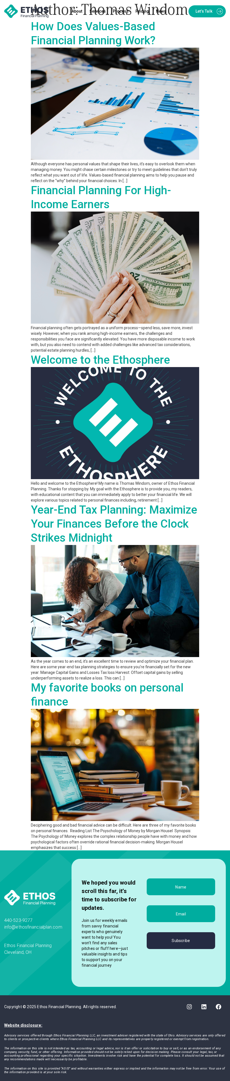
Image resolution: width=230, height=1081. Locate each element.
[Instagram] (189, 1006)
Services (97, 11)
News (161, 11)
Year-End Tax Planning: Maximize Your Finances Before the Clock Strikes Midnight (114, 523)
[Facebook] (218, 1006)
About (77, 11)
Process (120, 11)
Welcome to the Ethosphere (100, 359)
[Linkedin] (204, 1006)
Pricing (142, 11)
